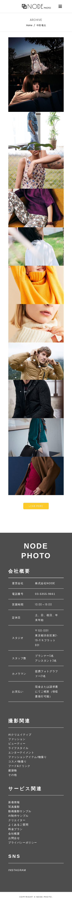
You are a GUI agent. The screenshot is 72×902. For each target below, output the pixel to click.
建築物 (12, 770)
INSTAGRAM (17, 870)
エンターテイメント (21, 752)
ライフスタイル (18, 748)
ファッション (17, 739)
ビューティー (17, 743)
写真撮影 (14, 806)
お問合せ (14, 838)
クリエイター (17, 820)
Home (29, 25)
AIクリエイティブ (19, 734)
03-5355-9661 (45, 593)
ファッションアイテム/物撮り (27, 756)
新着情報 (14, 802)
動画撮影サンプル (19, 811)
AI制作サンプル (18, 815)
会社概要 (14, 833)
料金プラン (15, 829)
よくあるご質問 (18, 824)
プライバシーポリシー (22, 842)
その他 (12, 774)
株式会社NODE (45, 583)
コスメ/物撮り (17, 761)
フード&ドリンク (19, 765)
